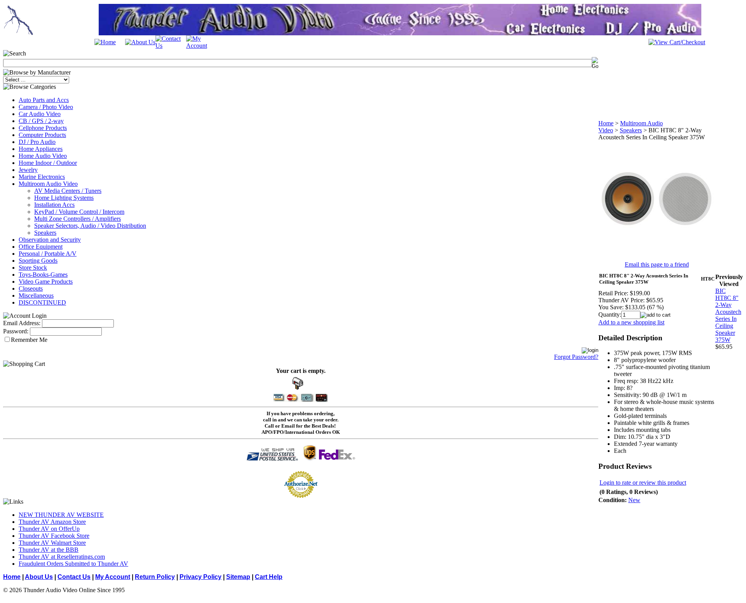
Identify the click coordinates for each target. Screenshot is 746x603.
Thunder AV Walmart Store (52, 542)
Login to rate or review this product (643, 482)
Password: (15, 331)
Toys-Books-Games (43, 274)
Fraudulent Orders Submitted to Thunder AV (73, 563)
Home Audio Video (43, 155)
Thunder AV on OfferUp (49, 528)
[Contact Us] (170, 45)
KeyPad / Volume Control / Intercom (79, 211)
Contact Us (74, 577)
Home (606, 123)
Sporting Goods (38, 260)
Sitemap (238, 577)
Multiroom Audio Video (48, 183)
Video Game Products (46, 281)
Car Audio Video (40, 114)
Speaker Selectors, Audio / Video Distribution (90, 225)
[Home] (105, 42)
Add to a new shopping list (631, 322)
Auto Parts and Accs (44, 100)
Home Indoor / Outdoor (48, 162)
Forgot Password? (576, 356)
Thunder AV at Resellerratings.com (62, 556)
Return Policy (155, 577)
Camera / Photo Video (46, 107)
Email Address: (21, 323)
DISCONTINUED (42, 302)
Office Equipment (41, 246)
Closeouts (31, 288)
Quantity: (609, 314)
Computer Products (42, 135)
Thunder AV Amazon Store (52, 521)
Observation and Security (50, 239)
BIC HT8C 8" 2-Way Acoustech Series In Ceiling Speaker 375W (728, 315)
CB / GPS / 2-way (41, 121)
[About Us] (140, 42)
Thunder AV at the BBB (48, 549)
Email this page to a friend (657, 264)
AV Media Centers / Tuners (67, 190)
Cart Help (268, 577)
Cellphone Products (43, 128)
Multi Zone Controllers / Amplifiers (77, 218)
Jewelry (28, 169)
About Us (39, 577)
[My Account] (201, 45)
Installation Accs (54, 204)
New (634, 500)
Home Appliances (41, 149)
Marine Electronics (42, 176)
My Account (112, 577)
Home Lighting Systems (64, 197)
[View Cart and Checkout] (676, 42)
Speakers (45, 232)
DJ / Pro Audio (37, 142)
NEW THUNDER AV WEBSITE (61, 514)
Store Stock (33, 267)
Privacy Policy (200, 577)
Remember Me (29, 339)
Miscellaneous (36, 295)
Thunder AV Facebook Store (54, 535)
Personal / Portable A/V (48, 253)
